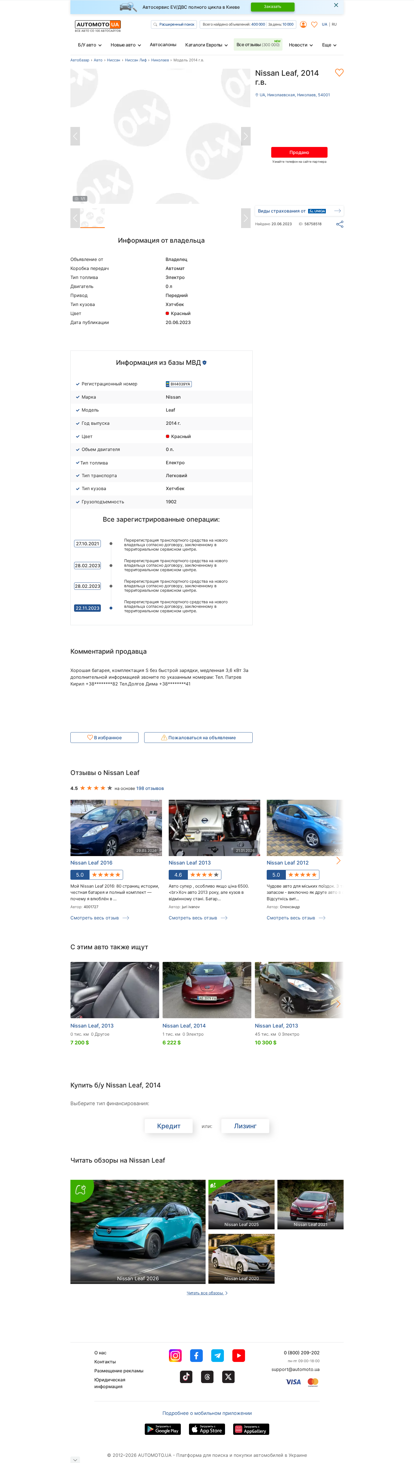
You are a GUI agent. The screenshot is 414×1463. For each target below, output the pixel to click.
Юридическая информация (109, 1383)
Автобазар (79, 60)
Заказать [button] (272, 6)
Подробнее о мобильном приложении (207, 1413)
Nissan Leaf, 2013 (92, 1026)
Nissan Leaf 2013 (190, 863)
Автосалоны (163, 44)
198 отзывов (150, 788)
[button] (332, 860)
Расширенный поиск (176, 24)
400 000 (258, 24)
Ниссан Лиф (136, 60)
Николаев (160, 60)
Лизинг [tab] (245, 1126)
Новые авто (123, 45)
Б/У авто (87, 45)
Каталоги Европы (203, 45)
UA (324, 24)
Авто (98, 60)
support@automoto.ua (295, 1369)
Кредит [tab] (169, 1126)
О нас (100, 1352)
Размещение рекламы (118, 1370)
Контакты (105, 1361)
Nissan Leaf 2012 (288, 863)
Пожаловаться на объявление (201, 737)
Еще (326, 45)
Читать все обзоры (205, 1292)
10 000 (287, 24)
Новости (298, 45)
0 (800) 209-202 (302, 1352)
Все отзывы (258, 44)
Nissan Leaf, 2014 (184, 1026)
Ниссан (113, 60)
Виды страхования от (282, 211)
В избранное (107, 737)
